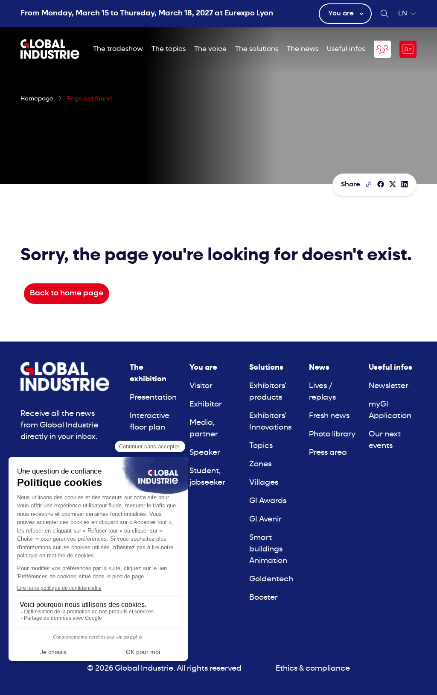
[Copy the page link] (368, 184)
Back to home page (66, 293)
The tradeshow (118, 49)
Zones (260, 464)
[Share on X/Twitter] (392, 184)
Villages (263, 483)
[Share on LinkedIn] (404, 184)
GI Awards (267, 501)
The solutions (256, 49)
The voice (210, 49)
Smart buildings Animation (268, 549)
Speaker (204, 453)
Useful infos (346, 49)
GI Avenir (265, 519)
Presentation (153, 398)
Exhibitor (205, 405)
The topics (168, 49)
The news (302, 49)
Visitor (201, 386)
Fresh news (329, 416)
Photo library (332, 434)
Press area (328, 453)
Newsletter (388, 386)
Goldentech (271, 579)
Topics (261, 446)
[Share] (380, 184)
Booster (263, 598)
